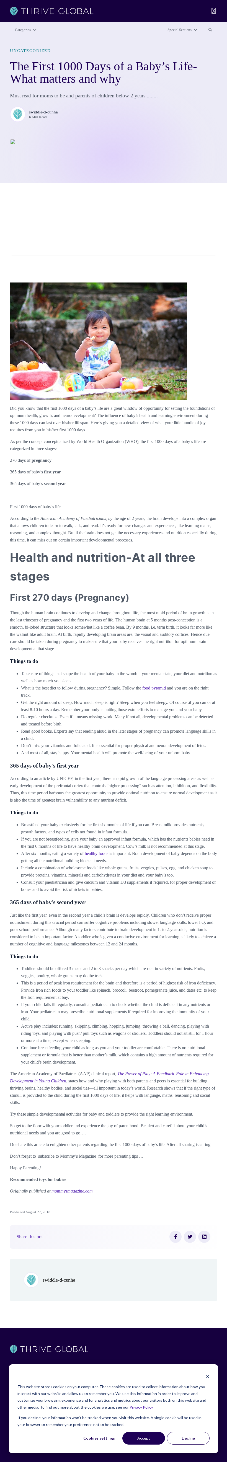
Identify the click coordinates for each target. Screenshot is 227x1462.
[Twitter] (190, 1237)
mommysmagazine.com (72, 1191)
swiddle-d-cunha (43, 112)
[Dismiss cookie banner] (208, 1376)
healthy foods (97, 853)
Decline (188, 1438)
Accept (143, 1438)
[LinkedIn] (204, 1237)
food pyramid (154, 688)
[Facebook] (175, 1237)
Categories (23, 30)
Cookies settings (99, 1438)
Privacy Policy (141, 1407)
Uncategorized (30, 50)
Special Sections (179, 30)
